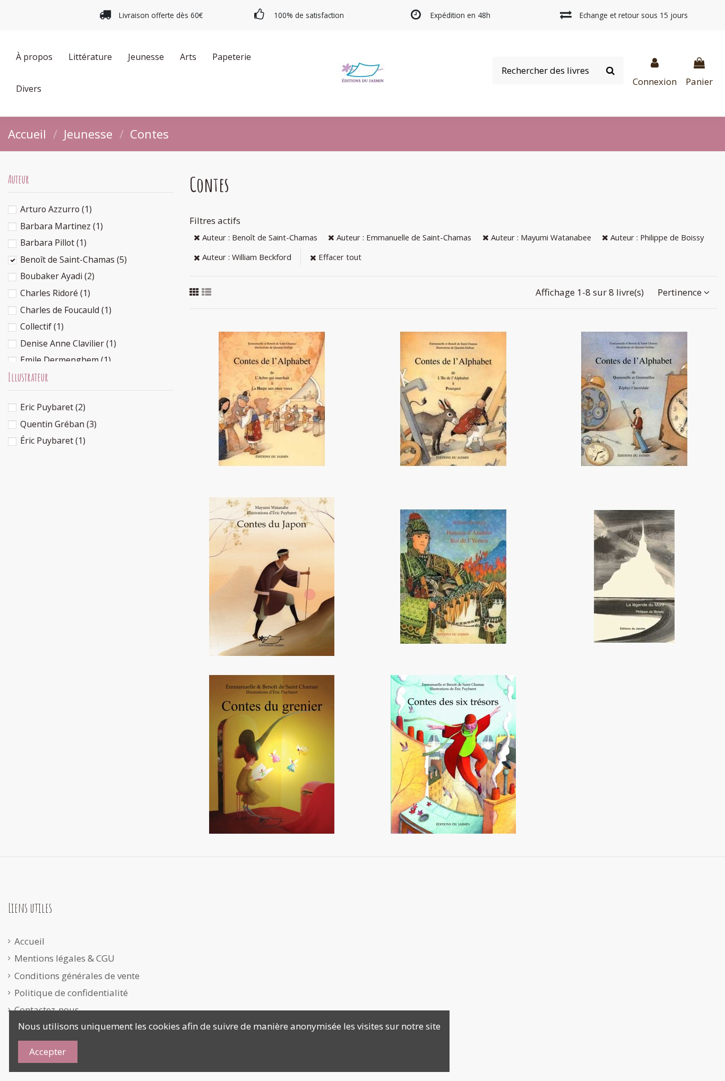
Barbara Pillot (53, 242)
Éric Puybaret (52, 440)
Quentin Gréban (58, 424)
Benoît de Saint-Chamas (73, 259)
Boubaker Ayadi (57, 276)
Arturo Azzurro (56, 209)
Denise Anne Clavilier (68, 343)
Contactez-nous (46, 1010)
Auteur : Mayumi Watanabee (540, 237)
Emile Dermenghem (65, 360)
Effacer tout (338, 257)
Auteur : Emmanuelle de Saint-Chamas (402, 237)
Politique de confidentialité (71, 993)
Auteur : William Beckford (245, 257)
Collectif (42, 326)
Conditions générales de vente (77, 976)
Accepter (47, 1051)
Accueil (29, 941)
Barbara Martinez (61, 226)
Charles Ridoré (55, 293)
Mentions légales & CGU (64, 958)
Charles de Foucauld (65, 310)
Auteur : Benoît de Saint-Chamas (258, 237)
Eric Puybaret (52, 407)
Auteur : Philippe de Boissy (656, 237)
